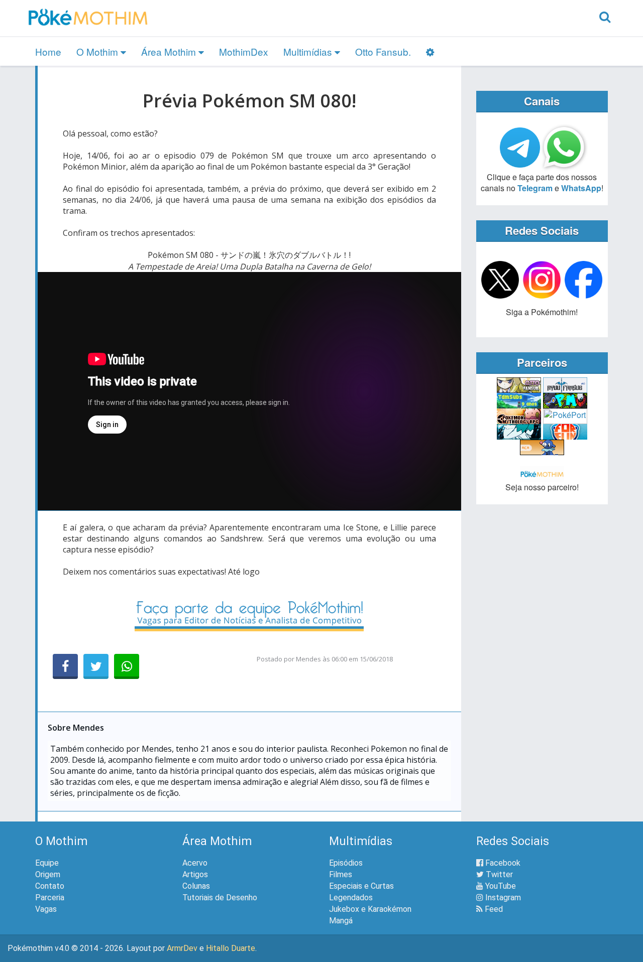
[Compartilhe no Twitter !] (96, 666)
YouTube (499, 886)
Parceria (49, 897)
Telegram (535, 188)
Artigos (195, 874)
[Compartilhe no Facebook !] (65, 666)
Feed (493, 909)
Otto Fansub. (383, 51)
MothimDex (243, 51)
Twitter (498, 874)
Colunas (196, 886)
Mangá (341, 920)
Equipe (47, 863)
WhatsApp (581, 188)
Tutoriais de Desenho (219, 897)
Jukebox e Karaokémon (370, 909)
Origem (47, 874)
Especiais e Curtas (361, 886)
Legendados (351, 897)
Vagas (46, 909)
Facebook (501, 863)
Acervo (194, 863)
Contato (49, 886)
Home (48, 51)
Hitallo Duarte (230, 948)
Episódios (346, 863)
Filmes (340, 874)
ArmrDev (182, 948)
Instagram (502, 897)
